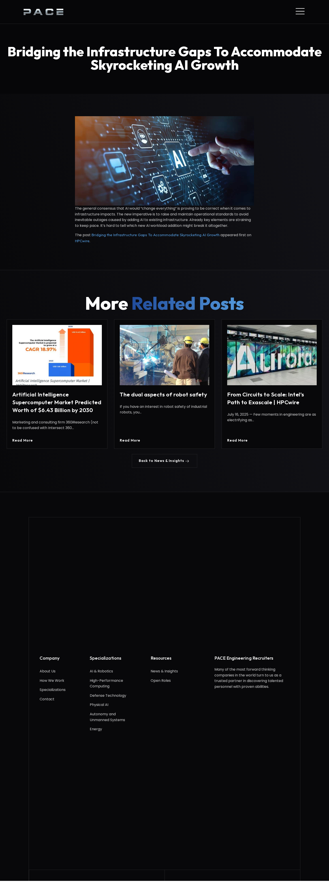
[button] (164, 461)
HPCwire (82, 240)
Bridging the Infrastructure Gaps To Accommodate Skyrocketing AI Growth (156, 234)
